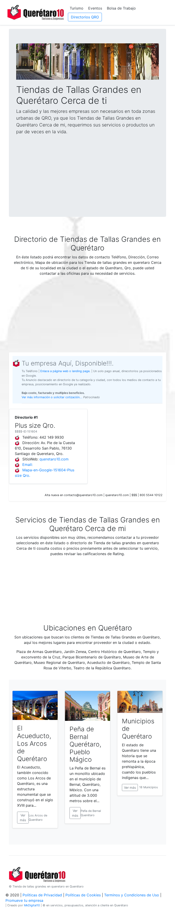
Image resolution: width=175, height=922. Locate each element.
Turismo (76, 8)
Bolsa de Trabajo (121, 8)
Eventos (95, 8)
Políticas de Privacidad (42, 895)
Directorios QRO (85, 17)
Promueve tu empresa (24, 900)
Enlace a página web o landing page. (65, 371)
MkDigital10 (32, 905)
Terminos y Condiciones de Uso (131, 895)
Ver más (23, 817)
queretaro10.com (54, 459)
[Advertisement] (87, 170)
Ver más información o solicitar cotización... (52, 397)
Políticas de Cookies (83, 895)
